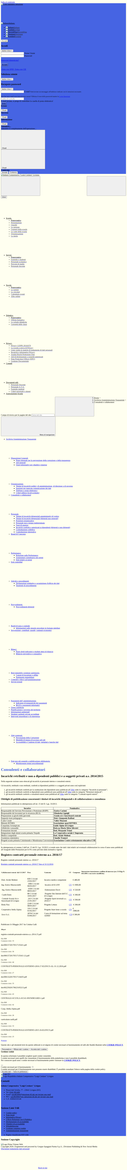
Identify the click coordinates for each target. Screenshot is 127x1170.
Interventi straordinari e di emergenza (25, 716)
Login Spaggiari (64, 96)
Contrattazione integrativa (26, 532)
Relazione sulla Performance (27, 555)
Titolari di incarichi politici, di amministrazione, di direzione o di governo (44, 486)
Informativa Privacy (13, 1117)
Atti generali (21, 463)
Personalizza (6, 1049)
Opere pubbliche (17, 707)
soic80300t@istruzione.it (31, 1094)
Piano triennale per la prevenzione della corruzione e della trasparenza (43, 460)
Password (28, 56)
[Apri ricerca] (106, 186)
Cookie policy (11, 1113)
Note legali (10, 1115)
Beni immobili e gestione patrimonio (25, 673)
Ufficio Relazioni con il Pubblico (19, 1119)
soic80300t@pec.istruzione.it (32, 1097)
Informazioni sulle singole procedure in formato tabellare (38, 628)
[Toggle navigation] (20, 186)
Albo (73, 790)
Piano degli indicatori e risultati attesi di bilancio (34, 652)
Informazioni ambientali (20, 712)
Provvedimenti (17, 605)
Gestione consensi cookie (16, 1128)
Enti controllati (16, 562)
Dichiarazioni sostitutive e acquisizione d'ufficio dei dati (37, 583)
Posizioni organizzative (25, 521)
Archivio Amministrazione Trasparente (109, 400)
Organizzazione (17, 484)
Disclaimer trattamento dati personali (15, 1149)
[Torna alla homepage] (63, 175)
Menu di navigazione (46, 435)
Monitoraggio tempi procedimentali (29, 763)
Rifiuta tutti (21, 1049)
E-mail (27, 92)
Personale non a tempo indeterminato (30, 523)
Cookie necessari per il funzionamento (16, 1067)
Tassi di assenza (22, 525)
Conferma (13, 173)
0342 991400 (14, 1092)
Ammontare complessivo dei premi (29, 558)
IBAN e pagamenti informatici (28, 705)
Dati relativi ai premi (24, 560)
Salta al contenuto (8, 2)
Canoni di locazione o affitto (27, 675)
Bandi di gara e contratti (20, 626)
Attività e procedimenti (20, 581)
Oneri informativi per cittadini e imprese (31, 465)
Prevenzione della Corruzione (27, 738)
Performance (16, 553)
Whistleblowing (12, 1126)
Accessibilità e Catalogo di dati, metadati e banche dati (37, 742)
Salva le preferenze (20, 1072)
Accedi (4, 41)
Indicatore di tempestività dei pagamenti (31, 703)
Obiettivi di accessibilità (15, 1124)
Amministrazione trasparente (17, 1131)
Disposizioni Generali (19, 458)
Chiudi (4, 110)
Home (96, 398)
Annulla (4, 173)
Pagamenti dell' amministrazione (24, 701)
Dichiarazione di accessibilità (17, 1122)
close (4, 197)
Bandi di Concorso (18, 534)
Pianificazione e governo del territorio (25, 710)
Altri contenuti (17, 735)
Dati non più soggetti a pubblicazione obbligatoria (30, 761)
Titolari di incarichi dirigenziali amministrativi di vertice (37, 516)
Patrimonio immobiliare (25, 677)
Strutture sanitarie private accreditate (25, 714)
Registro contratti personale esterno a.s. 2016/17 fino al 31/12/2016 (27, 864)
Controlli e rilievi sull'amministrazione (26, 680)
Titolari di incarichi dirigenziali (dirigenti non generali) (37, 518)
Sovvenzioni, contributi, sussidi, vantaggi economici (31, 630)
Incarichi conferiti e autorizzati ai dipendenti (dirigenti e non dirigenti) (43, 527)
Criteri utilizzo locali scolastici (27, 493)
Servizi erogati (16, 682)
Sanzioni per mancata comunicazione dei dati (33, 488)
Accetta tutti (39, 1049)
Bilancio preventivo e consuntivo (29, 654)
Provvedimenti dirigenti (25, 607)
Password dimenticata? (10, 60)
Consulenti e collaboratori (21, 495)
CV (70, 885)
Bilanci (14, 649)
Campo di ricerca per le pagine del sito (16, 415)
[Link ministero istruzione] (12, 4)
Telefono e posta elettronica (26, 491)
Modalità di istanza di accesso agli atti (30, 740)
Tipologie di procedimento (26, 586)
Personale (15, 514)
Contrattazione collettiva (25, 530)
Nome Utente (29, 53)
